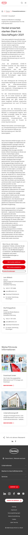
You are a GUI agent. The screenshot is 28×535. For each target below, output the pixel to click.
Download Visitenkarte (12, 294)
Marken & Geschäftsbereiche (12, 471)
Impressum (14, 510)
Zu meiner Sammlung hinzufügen (12, 298)
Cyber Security (14, 522)
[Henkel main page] (4, 2)
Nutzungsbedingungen (14, 513)
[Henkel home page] (2, 11)
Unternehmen (7, 465)
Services (4, 477)
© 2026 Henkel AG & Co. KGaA (14, 527)
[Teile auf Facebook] (16, 441)
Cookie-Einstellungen (9, 271)
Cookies (14, 519)
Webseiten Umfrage (13, 500)
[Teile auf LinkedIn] (12, 441)
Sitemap (14, 506)
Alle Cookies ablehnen (14, 262)
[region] (14, 257)
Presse (8, 11)
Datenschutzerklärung (14, 516)
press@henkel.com (11, 291)
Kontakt (13, 487)
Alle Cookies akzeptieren (14, 267)
